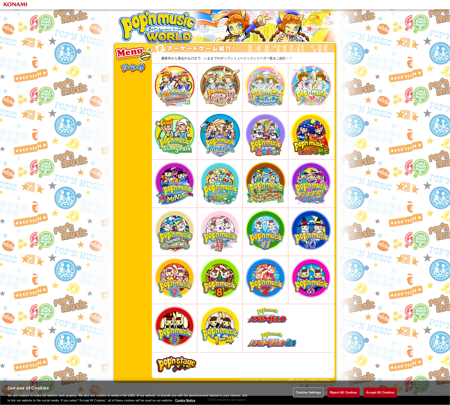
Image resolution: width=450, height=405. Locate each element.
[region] (225, 393)
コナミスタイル (248, 380)
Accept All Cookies (380, 392)
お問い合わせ (295, 380)
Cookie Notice (185, 400)
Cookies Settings (308, 392)
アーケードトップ (272, 380)
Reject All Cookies (343, 392)
